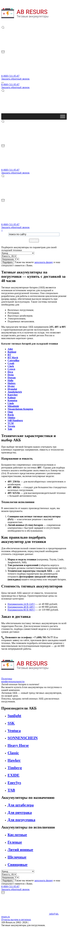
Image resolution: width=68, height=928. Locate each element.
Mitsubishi (13, 406)
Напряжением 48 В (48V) (21, 607)
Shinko (11, 417)
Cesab (11, 363)
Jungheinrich (15, 392)
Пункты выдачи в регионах (16, 919)
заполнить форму (43, 262)
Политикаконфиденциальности (13, 680)
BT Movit (13, 357)
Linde (11, 403)
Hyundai (12, 389)
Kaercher (13, 394)
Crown (11, 369)
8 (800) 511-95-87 (10, 76)
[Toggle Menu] (62, 116)
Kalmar (12, 397)
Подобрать (8, 262)
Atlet (10, 349)
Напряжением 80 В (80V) (21, 609)
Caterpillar (13, 360)
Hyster (11, 386)
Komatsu (12, 400)
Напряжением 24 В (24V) (21, 604)
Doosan (12, 377)
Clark (11, 366)
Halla (10, 380)
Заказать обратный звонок (15, 78)
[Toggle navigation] (2, 82)
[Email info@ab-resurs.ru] (25, 73)
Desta (11, 374)
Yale (10, 429)
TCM (11, 423)
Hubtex (11, 383)
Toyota (11, 426)
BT (9, 354)
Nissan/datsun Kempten (20, 409)
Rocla (11, 414)
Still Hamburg (15, 420)
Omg (10, 412)
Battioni (12, 352)
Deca (10, 372)
